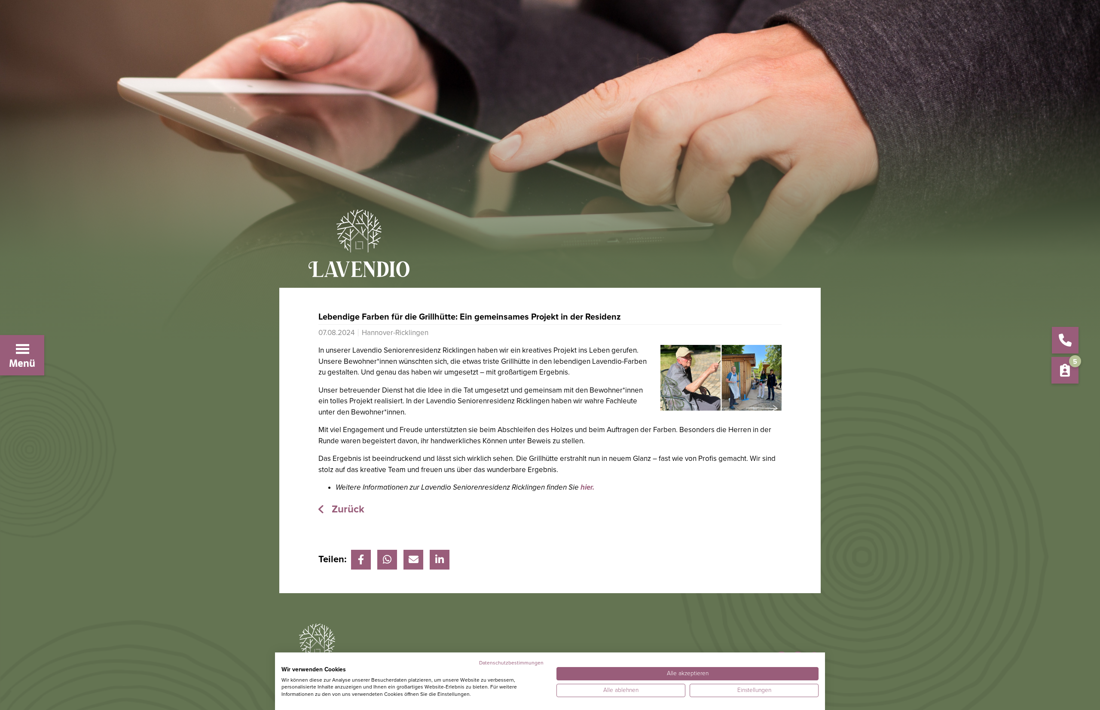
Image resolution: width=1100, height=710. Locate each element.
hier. (587, 487)
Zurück (346, 509)
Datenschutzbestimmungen (511, 663)
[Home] (550, 249)
